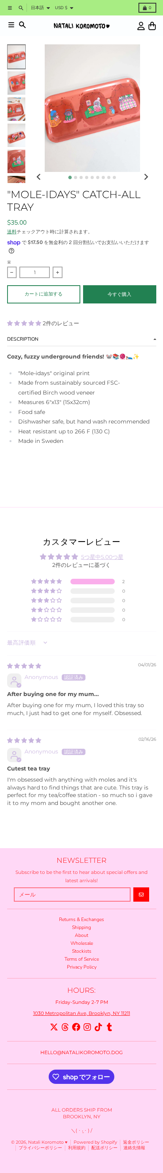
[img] (24, 665)
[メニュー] (11, 25)
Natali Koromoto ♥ (48, 1142)
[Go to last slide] (39, 177)
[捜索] (22, 25)
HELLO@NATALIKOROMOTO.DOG (81, 1052)
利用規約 (76, 1147)
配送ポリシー (104, 1147)
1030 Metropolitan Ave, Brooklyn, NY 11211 (81, 1013)
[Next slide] (146, 177)
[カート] (152, 26)
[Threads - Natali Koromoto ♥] (65, 1027)
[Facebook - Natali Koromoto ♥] (76, 1027)
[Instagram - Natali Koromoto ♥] (87, 1027)
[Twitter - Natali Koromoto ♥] (54, 1027)
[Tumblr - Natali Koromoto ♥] (109, 1027)
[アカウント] (141, 26)
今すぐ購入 (119, 294)
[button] (25, 323)
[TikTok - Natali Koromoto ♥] (98, 1027)
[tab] (70, 177)
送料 (12, 232)
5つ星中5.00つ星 (102, 557)
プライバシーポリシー (40, 1147)
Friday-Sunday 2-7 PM (81, 1002)
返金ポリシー (136, 1142)
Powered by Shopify (95, 1142)
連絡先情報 (134, 1147)
